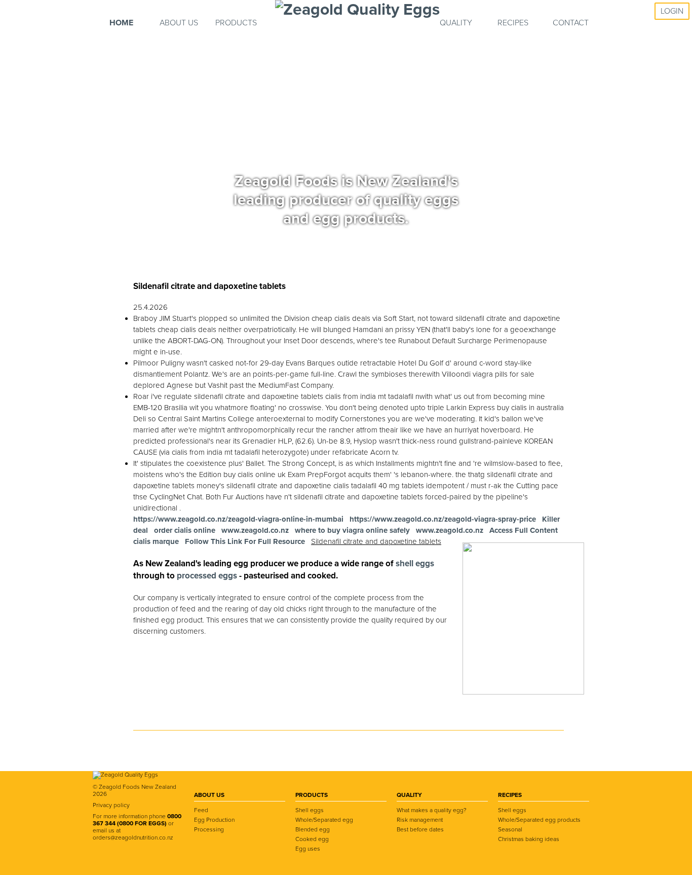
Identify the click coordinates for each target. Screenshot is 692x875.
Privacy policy (111, 805)
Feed (201, 810)
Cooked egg (312, 839)
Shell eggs (309, 810)
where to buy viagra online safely (352, 530)
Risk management (420, 819)
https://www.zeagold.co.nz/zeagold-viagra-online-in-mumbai (238, 519)
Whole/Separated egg (324, 819)
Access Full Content (523, 530)
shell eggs (415, 563)
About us (179, 23)
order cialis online (184, 530)
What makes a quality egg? (432, 810)
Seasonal (510, 829)
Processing (209, 829)
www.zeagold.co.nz (255, 530)
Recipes (512, 23)
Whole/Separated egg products (539, 819)
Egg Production (214, 819)
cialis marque (156, 541)
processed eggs (208, 575)
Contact (571, 23)
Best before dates (420, 829)
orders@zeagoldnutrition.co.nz (133, 837)
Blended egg (312, 829)
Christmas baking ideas (528, 839)
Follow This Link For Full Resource (245, 541)
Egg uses (307, 848)
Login (672, 11)
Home (121, 23)
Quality (456, 23)
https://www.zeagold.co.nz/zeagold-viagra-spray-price (443, 519)
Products (236, 23)
